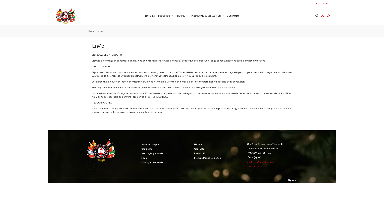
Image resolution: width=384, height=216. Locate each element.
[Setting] (322, 15)
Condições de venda (152, 162)
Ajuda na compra (150, 144)
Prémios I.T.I (200, 153)
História (198, 144)
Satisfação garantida (152, 153)
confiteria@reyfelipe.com (260, 162)
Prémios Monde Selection (207, 157)
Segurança (146, 148)
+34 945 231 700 (256, 166)
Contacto (199, 148)
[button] (58, 3)
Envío (144, 157)
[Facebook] (90, 166)
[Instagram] (98, 166)
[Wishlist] (328, 15)
